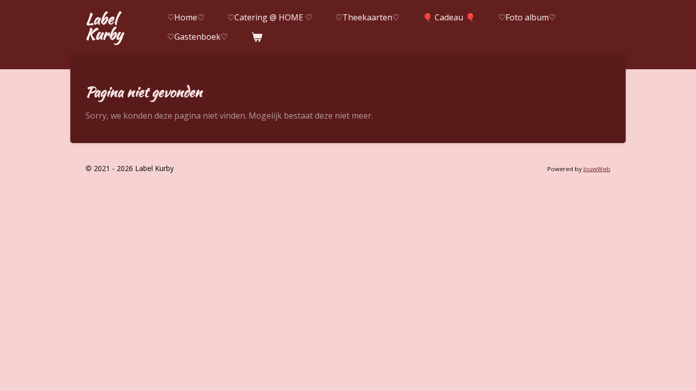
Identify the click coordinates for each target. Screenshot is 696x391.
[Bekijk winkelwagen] (256, 36)
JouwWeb (596, 169)
